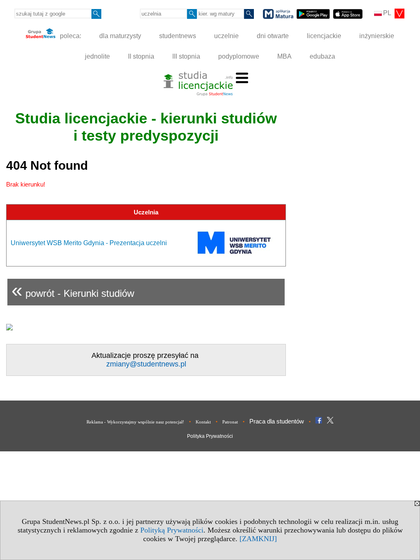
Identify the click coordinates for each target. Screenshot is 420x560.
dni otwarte (273, 35)
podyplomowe (238, 56)
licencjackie (324, 35)
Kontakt (203, 421)
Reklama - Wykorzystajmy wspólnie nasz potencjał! (135, 421)
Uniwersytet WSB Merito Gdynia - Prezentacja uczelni (89, 242)
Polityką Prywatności (171, 530)
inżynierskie (376, 35)
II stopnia (141, 56)
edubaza (322, 56)
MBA (284, 56)
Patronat (230, 421)
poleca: (69, 35)
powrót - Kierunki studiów (72, 290)
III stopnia (186, 56)
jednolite (97, 56)
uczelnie (226, 35)
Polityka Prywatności (210, 436)
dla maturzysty (120, 35)
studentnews (177, 35)
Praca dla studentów (276, 421)
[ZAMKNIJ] (258, 539)
